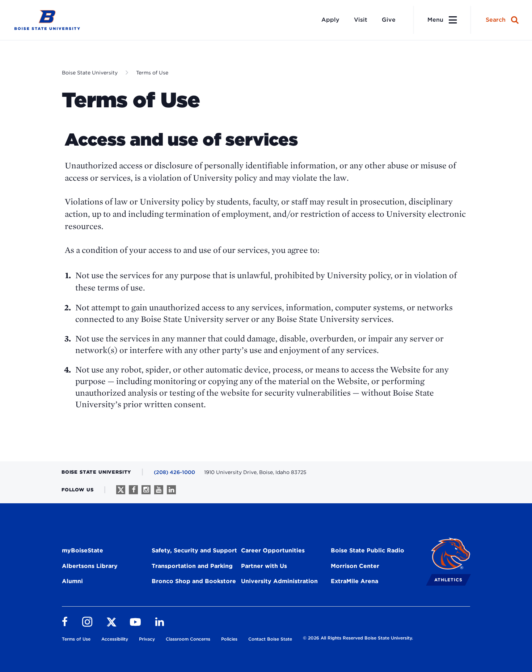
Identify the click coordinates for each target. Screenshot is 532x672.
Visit (360, 19)
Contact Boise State (270, 639)
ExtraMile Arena (354, 581)
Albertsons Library (90, 566)
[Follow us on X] (120, 489)
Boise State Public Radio (367, 550)
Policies (229, 639)
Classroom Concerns (188, 639)
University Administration (279, 581)
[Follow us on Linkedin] (171, 489)
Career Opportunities (273, 550)
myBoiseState (82, 550)
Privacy (147, 639)
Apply (330, 19)
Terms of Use (152, 73)
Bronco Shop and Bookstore (194, 581)
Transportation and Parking (192, 566)
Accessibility (114, 639)
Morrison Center (355, 566)
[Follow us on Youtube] (158, 489)
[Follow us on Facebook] (133, 489)
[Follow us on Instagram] (146, 489)
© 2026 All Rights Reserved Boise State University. (358, 638)
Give (389, 19)
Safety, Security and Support (194, 550)
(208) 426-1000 (174, 472)
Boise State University (90, 73)
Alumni (72, 581)
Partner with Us (264, 566)
